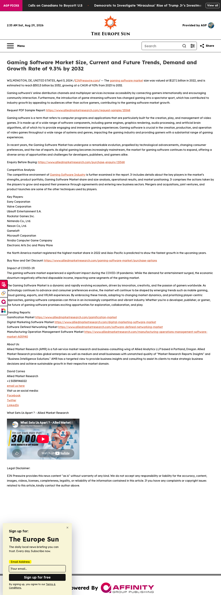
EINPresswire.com (87, 80)
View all (212, 5)
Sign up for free (37, 577)
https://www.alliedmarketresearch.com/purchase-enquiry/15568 (81, 162)
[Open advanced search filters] (192, 46)
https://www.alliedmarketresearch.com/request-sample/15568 (88, 110)
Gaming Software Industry (67, 174)
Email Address (20, 562)
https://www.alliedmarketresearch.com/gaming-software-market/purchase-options (100, 260)
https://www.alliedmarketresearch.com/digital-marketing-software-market (105, 322)
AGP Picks (11, 5)
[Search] (184, 46)
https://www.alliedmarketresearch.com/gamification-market (76, 317)
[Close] (67, 527)
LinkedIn (13, 405)
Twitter (11, 400)
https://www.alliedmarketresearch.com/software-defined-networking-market (110, 327)
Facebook (14, 395)
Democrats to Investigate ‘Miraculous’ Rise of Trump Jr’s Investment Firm (153, 5)
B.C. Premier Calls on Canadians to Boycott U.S (45, 5)
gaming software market (126, 80)
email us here (16, 385)
